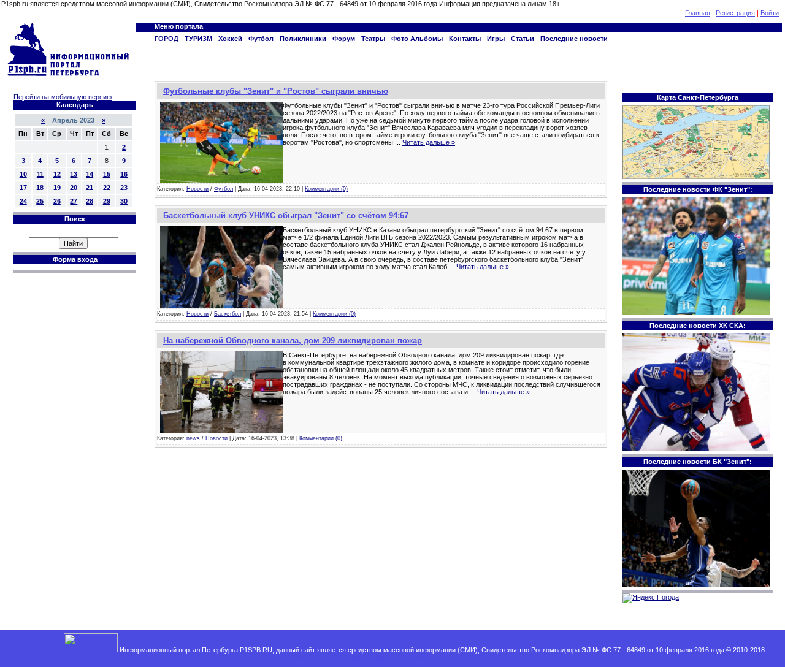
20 (73, 187)
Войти (769, 13)
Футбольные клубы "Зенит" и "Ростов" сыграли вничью (275, 91)
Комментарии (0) (326, 189)
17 (23, 187)
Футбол (223, 189)
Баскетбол (227, 314)
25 (40, 201)
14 (89, 174)
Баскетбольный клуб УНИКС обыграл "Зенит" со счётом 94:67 (285, 215)
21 (89, 187)
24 (23, 201)
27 (73, 201)
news (193, 438)
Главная (697, 13)
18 (40, 187)
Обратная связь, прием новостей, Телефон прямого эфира (386, 657)
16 (124, 174)
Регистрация (735, 13)
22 (106, 187)
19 (57, 187)
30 (124, 201)
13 (73, 174)
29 (106, 201)
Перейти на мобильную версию (62, 97)
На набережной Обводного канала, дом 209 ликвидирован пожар (292, 340)
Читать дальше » (428, 142)
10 (23, 174)
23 (124, 187)
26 (57, 201)
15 (106, 174)
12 (57, 174)
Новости (197, 189)
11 (40, 174)
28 (89, 201)
